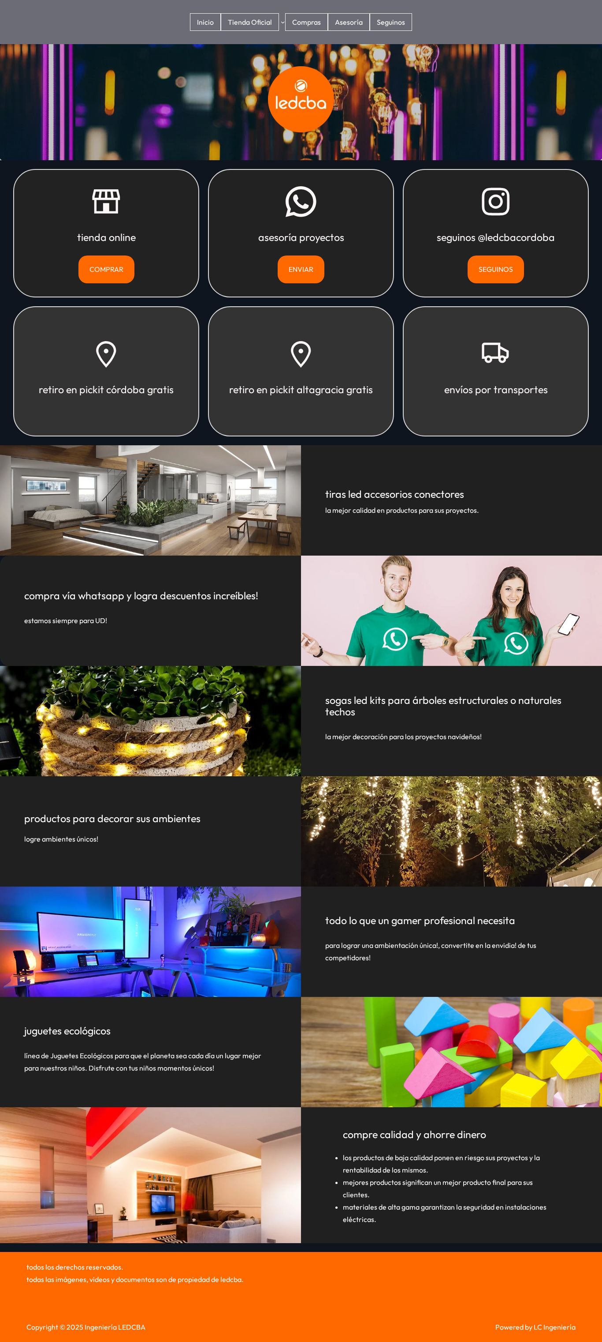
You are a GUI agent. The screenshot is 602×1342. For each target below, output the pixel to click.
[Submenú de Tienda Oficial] (283, 22)
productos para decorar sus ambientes (112, 818)
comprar (106, 269)
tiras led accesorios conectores (394, 494)
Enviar (301, 269)
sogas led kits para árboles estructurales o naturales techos (443, 706)
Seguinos (496, 269)
